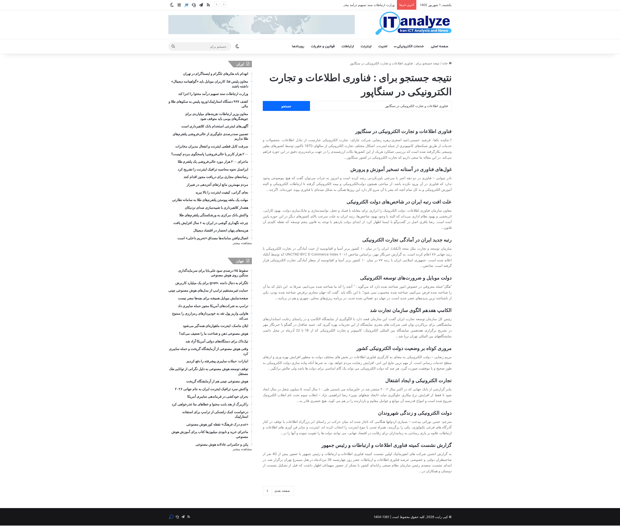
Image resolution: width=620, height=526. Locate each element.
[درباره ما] (186, 5)
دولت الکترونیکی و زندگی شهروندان (415, 413)
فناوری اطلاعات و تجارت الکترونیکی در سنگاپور (403, 131)
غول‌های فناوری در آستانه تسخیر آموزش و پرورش (401, 169)
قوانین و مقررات (323, 46)
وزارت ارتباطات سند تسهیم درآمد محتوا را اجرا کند (360, 5)
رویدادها (298, 46)
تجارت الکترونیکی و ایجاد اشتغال (418, 380)
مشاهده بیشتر (242, 243)
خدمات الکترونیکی (410, 46)
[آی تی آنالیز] (413, 23)
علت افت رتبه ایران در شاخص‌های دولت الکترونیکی (399, 202)
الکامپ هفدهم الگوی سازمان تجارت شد (411, 310)
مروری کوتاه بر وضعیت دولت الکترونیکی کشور (404, 348)
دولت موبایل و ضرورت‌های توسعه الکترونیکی (406, 278)
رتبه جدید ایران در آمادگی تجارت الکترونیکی (407, 240)
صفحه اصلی (439, 46)
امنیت (382, 46)
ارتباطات (347, 46)
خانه (445, 63)
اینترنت (366, 46)
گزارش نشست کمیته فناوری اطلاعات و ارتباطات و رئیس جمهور (386, 445)
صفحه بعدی (282, 491)
